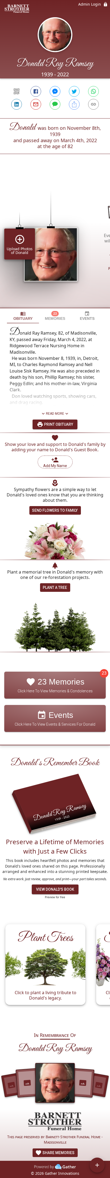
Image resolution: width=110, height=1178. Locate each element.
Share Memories (58, 1153)
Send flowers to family (55, 510)
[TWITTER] (74, 91)
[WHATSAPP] (93, 91)
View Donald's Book (55, 889)
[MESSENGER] (55, 91)
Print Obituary (58, 424)
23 (104, 673)
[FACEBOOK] (35, 91)
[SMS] (55, 104)
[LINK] (93, 104)
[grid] (55, 240)
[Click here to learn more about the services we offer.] (55, 1122)
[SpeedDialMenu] (97, 1165)
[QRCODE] (16, 91)
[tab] (23, 316)
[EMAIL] (35, 104)
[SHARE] (74, 104)
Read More (55, 414)
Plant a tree (55, 587)
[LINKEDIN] (16, 104)
